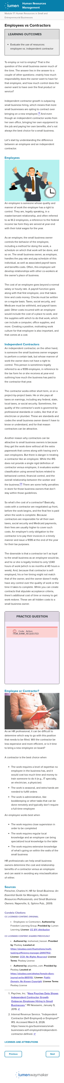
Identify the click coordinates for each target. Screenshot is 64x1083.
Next (52, 1054)
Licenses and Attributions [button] (21, 1042)
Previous (13, 1054)
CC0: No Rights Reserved (33, 956)
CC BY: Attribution (40, 929)
